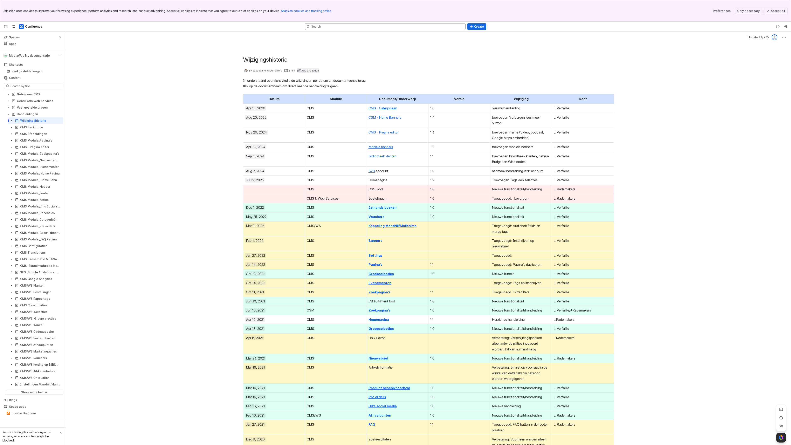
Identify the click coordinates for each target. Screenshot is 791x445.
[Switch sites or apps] (13, 26)
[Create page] (781, 426)
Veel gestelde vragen (27, 71)
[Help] (778, 26)
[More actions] (59, 55)
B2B (372, 171)
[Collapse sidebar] (5, 26)
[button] (301, 98)
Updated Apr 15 (758, 37)
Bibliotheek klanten (382, 156)
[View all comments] (781, 409)
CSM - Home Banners (385, 117)
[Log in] (785, 26)
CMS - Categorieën (383, 108)
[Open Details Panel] (781, 418)
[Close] (60, 432)
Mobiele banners (381, 147)
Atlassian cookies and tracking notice (306, 11)
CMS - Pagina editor (384, 132)
